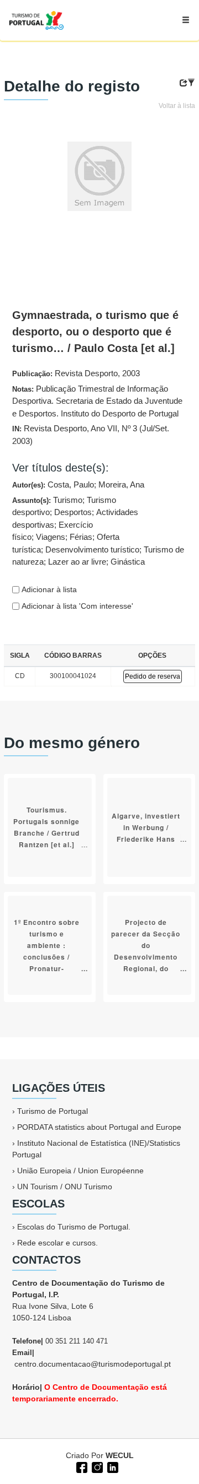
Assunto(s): (98, 531)
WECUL (120, 1455)
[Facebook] (80, 1466)
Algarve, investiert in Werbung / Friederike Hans (146, 826)
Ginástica (128, 561)
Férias (81, 536)
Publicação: (76, 373)
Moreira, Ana (121, 484)
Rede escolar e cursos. (57, 1242)
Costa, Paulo (71, 484)
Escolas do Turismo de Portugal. (73, 1226)
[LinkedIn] (111, 1466)
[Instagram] (96, 1466)
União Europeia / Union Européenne (80, 1170)
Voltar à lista (177, 106)
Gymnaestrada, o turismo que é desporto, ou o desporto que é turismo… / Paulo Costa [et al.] (95, 331)
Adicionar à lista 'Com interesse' (76, 606)
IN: (90, 435)
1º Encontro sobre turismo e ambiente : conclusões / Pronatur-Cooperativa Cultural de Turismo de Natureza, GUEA (47, 968)
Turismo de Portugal (52, 1111)
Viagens (50, 536)
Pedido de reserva (152, 676)
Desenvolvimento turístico (92, 549)
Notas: (97, 401)
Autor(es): (78, 484)
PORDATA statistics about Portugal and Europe (99, 1127)
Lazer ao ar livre (77, 561)
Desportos (73, 512)
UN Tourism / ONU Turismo (64, 1186)
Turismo (67, 500)
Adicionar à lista (48, 589)
